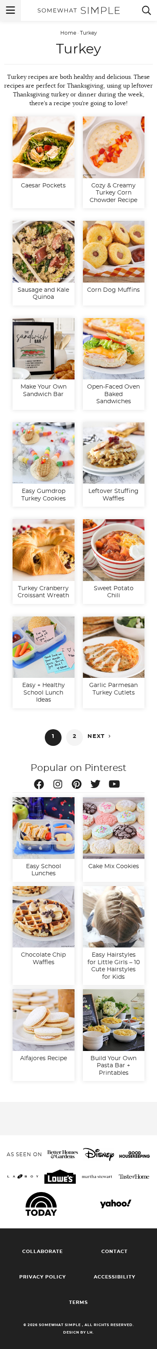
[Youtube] (116, 785)
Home (68, 32)
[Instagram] (59, 785)
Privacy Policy (42, 1277)
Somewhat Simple (79, 10)
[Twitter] (97, 785)
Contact (114, 1251)
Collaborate (42, 1251)
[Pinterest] (78, 785)
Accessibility (114, 1277)
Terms (78, 1302)
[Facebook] (41, 785)
